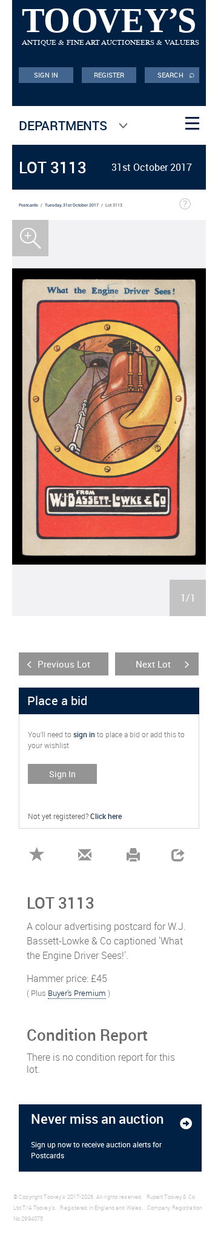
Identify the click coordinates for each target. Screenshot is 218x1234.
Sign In (62, 774)
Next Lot (153, 664)
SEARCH (176, 74)
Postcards (28, 205)
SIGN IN (46, 74)
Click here (106, 816)
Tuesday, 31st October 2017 (72, 205)
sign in (84, 734)
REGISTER (109, 74)
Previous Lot (64, 664)
